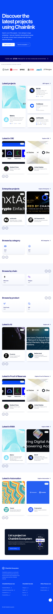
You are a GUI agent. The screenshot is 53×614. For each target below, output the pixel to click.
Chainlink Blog (5, 595)
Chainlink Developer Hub (7, 590)
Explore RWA (45, 426)
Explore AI (46, 324)
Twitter (24, 590)
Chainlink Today (44, 587)
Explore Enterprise (44, 188)
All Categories (45, 240)
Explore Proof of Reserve (42, 376)
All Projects (46, 83)
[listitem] (13, 157)
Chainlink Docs (5, 592)
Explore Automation (43, 478)
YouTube (24, 595)
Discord (24, 592)
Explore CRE (45, 138)
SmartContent (44, 590)
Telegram (24, 587)
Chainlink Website (6, 587)
